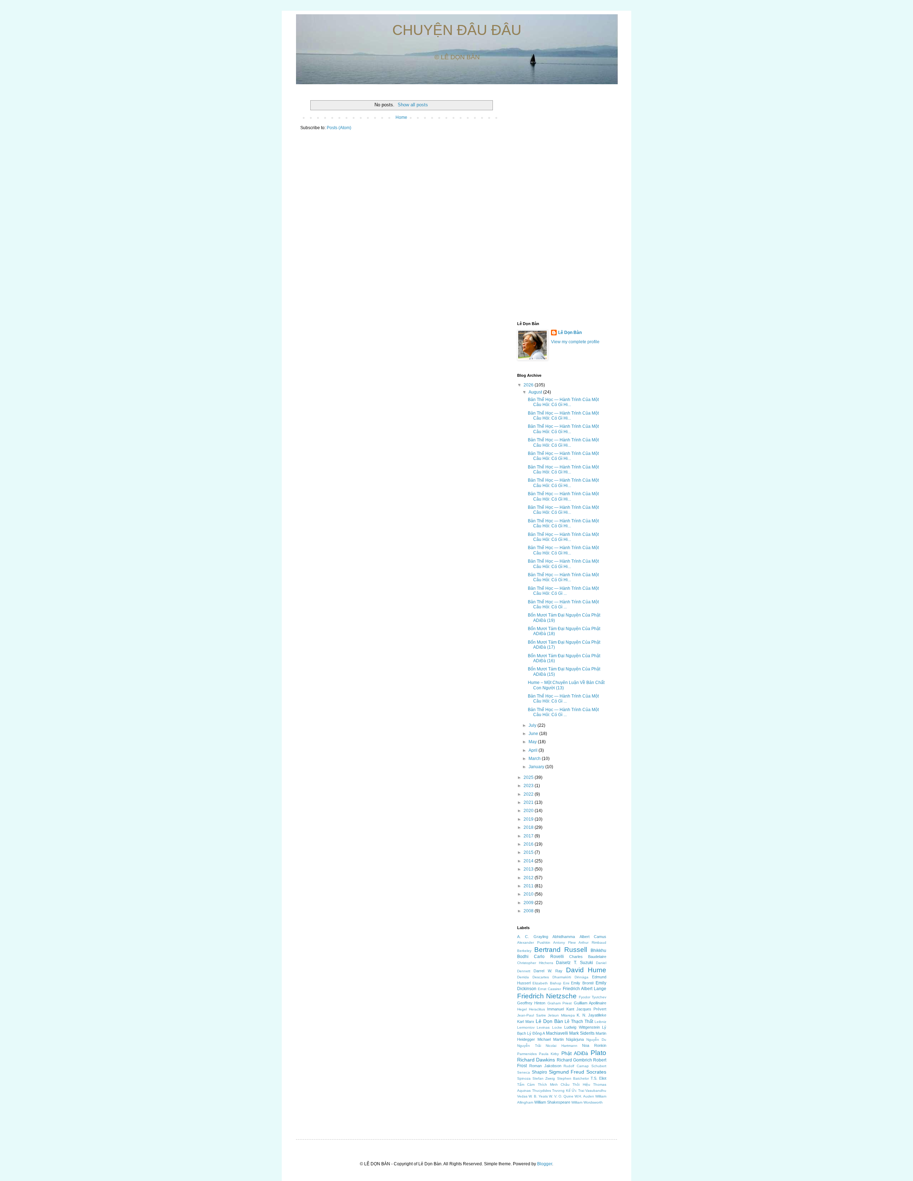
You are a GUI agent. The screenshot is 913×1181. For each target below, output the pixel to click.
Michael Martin (550, 1039)
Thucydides (541, 1091)
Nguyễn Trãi (529, 1046)
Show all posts (413, 104)
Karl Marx (525, 1021)
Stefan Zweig (543, 1078)
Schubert (598, 1066)
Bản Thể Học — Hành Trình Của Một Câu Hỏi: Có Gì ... (563, 591)
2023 (529, 785)
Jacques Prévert (591, 1009)
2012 (529, 877)
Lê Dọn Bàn (570, 332)
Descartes (540, 977)
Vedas (522, 1096)
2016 (529, 844)
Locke (557, 1027)
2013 (529, 869)
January (537, 766)
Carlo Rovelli (548, 956)
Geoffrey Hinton (531, 1003)
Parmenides (527, 1054)
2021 (529, 802)
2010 (529, 894)
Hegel (522, 1009)
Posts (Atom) (339, 127)
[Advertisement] (561, 204)
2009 (529, 902)
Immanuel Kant (560, 1009)
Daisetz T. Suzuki (574, 962)
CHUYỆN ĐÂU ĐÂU (456, 30)
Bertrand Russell (560, 949)
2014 (529, 860)
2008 (529, 910)
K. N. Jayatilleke (591, 1015)
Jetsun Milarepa (561, 1015)
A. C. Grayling (532, 936)
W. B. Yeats (538, 1096)
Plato (598, 1052)
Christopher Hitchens (535, 963)
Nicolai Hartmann (561, 1046)
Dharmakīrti (561, 977)
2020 (529, 810)
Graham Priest (559, 1003)
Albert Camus (593, 936)
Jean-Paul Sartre (531, 1015)
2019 (529, 819)
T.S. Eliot (598, 1078)
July (533, 725)
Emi (566, 983)
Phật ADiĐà (574, 1053)
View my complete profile (575, 341)
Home (401, 117)
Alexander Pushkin (533, 942)
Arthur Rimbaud (592, 942)
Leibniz (600, 1022)
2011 (529, 885)
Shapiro (539, 1072)
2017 (529, 835)
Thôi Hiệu (581, 1084)
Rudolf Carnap (576, 1066)
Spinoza (524, 1078)
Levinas (543, 1027)
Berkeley (524, 951)
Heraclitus (537, 1009)
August (536, 392)
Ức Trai (578, 1091)
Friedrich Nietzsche (547, 996)
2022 (529, 794)
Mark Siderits (582, 1033)
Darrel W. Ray (548, 971)
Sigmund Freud (567, 1072)
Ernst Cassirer (549, 989)
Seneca (523, 1072)
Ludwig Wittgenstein (582, 1027)
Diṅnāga (581, 977)
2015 (529, 852)
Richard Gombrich (574, 1060)
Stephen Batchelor (573, 1078)
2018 (529, 827)
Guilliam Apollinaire (590, 1003)
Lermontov (526, 1027)
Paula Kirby (549, 1054)
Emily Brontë (582, 983)
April (534, 750)
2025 (529, 777)
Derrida (523, 977)
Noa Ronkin (594, 1045)
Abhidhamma (563, 936)
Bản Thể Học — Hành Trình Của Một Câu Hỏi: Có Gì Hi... (563, 402)
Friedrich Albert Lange (584, 988)
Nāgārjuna (575, 1039)
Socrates (596, 1072)
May (533, 741)
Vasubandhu (595, 1091)
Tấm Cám (526, 1084)
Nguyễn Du (596, 1039)
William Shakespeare (552, 1102)
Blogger (544, 1163)
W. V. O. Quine (561, 1096)
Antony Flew (564, 942)
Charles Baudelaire (587, 956)
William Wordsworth (587, 1102)
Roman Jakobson (545, 1066)
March (535, 758)
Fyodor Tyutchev (592, 997)
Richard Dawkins (536, 1060)
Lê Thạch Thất (579, 1021)
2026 (529, 384)
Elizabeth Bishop (546, 983)
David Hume (586, 970)
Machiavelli (557, 1033)
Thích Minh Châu (554, 1084)
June (534, 733)
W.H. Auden (584, 1096)
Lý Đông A (536, 1033)
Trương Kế (561, 1091)
